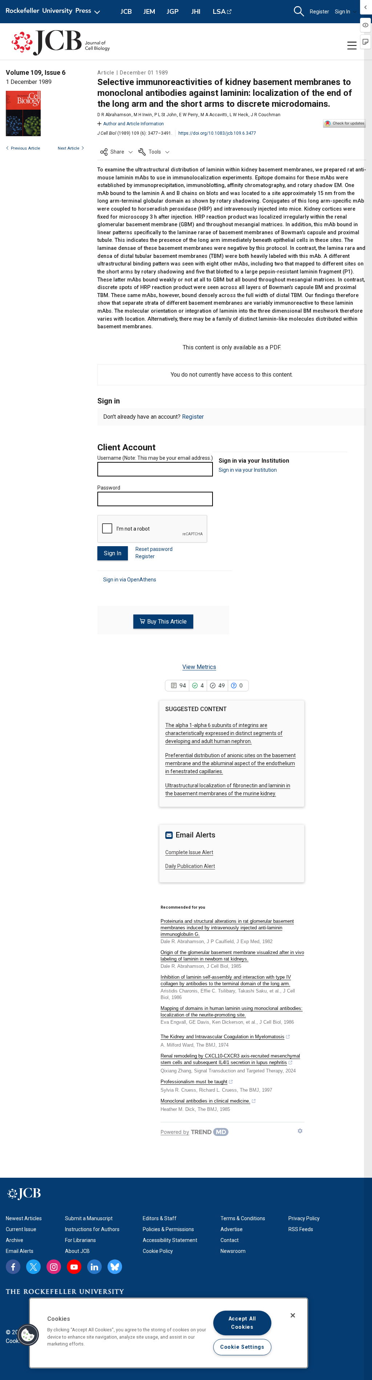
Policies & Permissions (168, 1229)
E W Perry (188, 114)
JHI (196, 11)
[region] (168, 1333)
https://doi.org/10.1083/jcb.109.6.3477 (217, 133)
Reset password (154, 549)
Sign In (342, 12)
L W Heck (239, 114)
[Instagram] (53, 1266)
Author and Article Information (133, 123)
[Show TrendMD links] (300, 1131)
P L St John (165, 114)
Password (108, 487)
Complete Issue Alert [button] (189, 852)
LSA (219, 11)
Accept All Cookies (242, 1323)
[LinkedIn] (94, 1266)
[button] (116, 152)
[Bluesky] (115, 1266)
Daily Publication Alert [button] (190, 866)
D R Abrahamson (114, 114)
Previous (25, 148)
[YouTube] (74, 1266)
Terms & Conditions (243, 1218)
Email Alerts (19, 1251)
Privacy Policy (304, 1218)
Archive (14, 1240)
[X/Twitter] (33, 1266)
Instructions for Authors (92, 1229)
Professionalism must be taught (194, 1081)
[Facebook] (13, 1266)
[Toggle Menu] (352, 45)
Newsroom (233, 1251)
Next (68, 148)
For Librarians (80, 1240)
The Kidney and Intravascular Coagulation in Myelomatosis (222, 1036)
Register (319, 12)
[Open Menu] (54, 11)
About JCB (77, 1251)
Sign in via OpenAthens (129, 580)
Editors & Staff (160, 1218)
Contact (230, 1240)
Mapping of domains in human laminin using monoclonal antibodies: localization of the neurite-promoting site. (232, 1012)
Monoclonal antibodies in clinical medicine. (205, 1101)
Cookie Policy (158, 1251)
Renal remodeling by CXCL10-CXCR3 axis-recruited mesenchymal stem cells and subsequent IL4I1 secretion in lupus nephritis (230, 1059)
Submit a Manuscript (89, 1218)
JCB (126, 11)
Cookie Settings (242, 1347)
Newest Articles (24, 1218)
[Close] (293, 1315)
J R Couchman (265, 114)
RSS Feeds (300, 1229)
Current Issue (21, 1229)
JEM (149, 11)
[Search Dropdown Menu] (299, 11)
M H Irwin (143, 114)
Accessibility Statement (170, 1240)
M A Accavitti (214, 114)
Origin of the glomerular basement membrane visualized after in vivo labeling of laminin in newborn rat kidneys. (232, 956)
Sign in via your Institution (248, 470)
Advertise (232, 1229)
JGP (173, 11)
